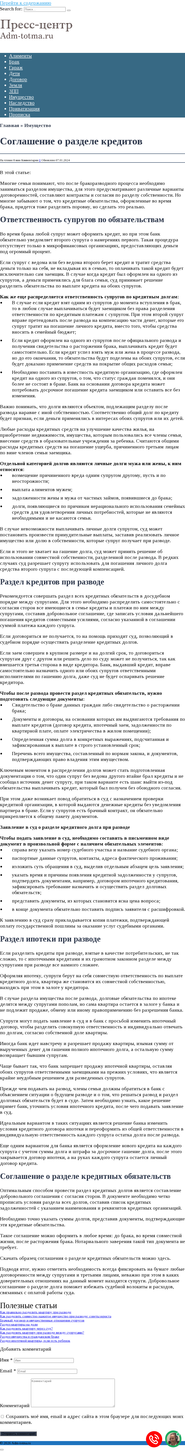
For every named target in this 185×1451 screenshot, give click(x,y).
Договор (18, 79)
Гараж (16, 67)
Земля (15, 85)
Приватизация (24, 108)
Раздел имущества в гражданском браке (29, 1336)
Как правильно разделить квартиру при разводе (35, 1312)
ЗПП (13, 91)
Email (8, 1370)
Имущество (21, 97)
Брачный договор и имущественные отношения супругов (42, 1320)
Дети (14, 73)
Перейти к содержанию (25, 3)
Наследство (22, 103)
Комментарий (15, 1405)
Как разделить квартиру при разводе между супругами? (42, 1332)
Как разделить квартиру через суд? (26, 1328)
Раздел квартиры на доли (19, 1324)
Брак (14, 61)
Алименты (20, 56)
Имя (6, 1360)
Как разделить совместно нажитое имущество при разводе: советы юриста (55, 1316)
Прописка (19, 114)
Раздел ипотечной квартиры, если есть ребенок (35, 1341)
